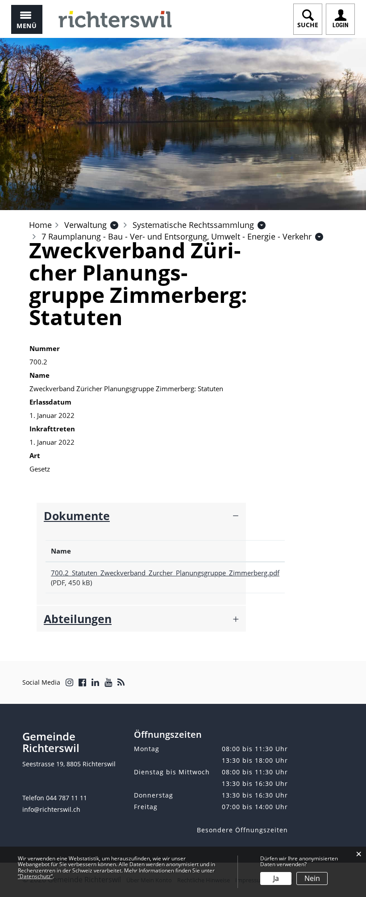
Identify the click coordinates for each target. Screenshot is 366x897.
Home (40, 224)
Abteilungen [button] (78, 618)
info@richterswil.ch (51, 809)
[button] (85, 224)
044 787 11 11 (66, 798)
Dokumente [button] (77, 515)
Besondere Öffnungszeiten (242, 830)
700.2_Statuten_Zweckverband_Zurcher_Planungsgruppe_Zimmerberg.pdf (165, 572)
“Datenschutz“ (35, 876)
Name (61, 550)
